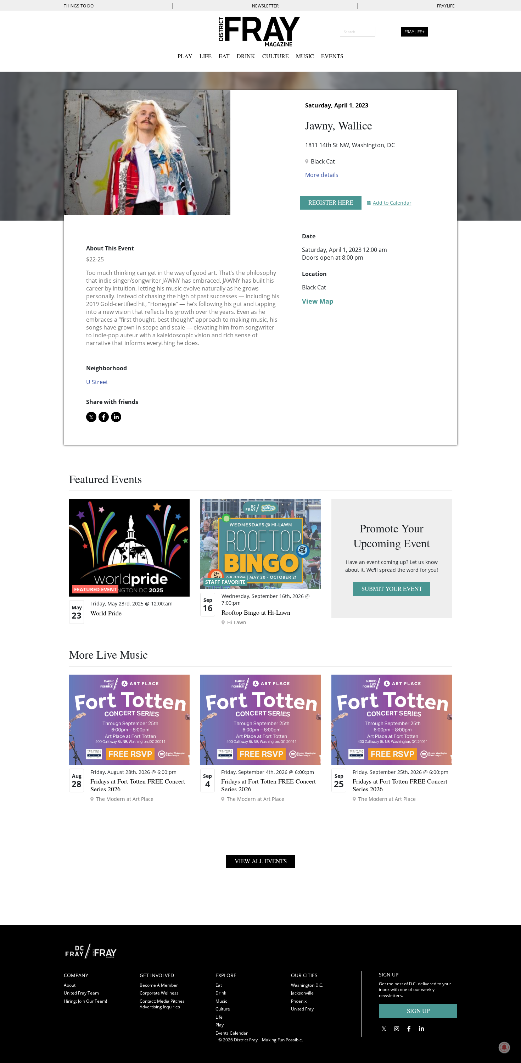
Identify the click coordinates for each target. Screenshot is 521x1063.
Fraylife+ (447, 6)
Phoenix (299, 1001)
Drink (246, 56)
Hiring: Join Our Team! (85, 1001)
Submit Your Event (392, 589)
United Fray (302, 1009)
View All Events (261, 861)
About (69, 985)
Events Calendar (231, 1033)
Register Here (330, 202)
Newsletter (265, 6)
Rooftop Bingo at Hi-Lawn (256, 612)
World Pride (106, 613)
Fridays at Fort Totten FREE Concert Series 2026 (137, 785)
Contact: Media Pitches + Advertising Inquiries (164, 1004)
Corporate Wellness (159, 993)
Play (185, 56)
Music (305, 56)
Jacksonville (302, 993)
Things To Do (79, 6)
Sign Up (418, 1011)
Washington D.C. (307, 985)
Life (206, 56)
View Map (317, 301)
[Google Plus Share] (396, 1029)
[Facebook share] (104, 417)
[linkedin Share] (116, 417)
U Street (97, 382)
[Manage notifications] (504, 1047)
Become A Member (159, 985)
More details (321, 175)
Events (332, 56)
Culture (275, 56)
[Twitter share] (91, 417)
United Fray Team (81, 993)
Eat (224, 56)
